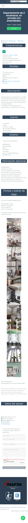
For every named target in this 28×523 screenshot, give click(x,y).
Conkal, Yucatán (16, 24)
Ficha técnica (7, 81)
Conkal (9, 24)
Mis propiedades (5, 424)
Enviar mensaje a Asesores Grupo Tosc (14, 467)
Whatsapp (13, 41)
